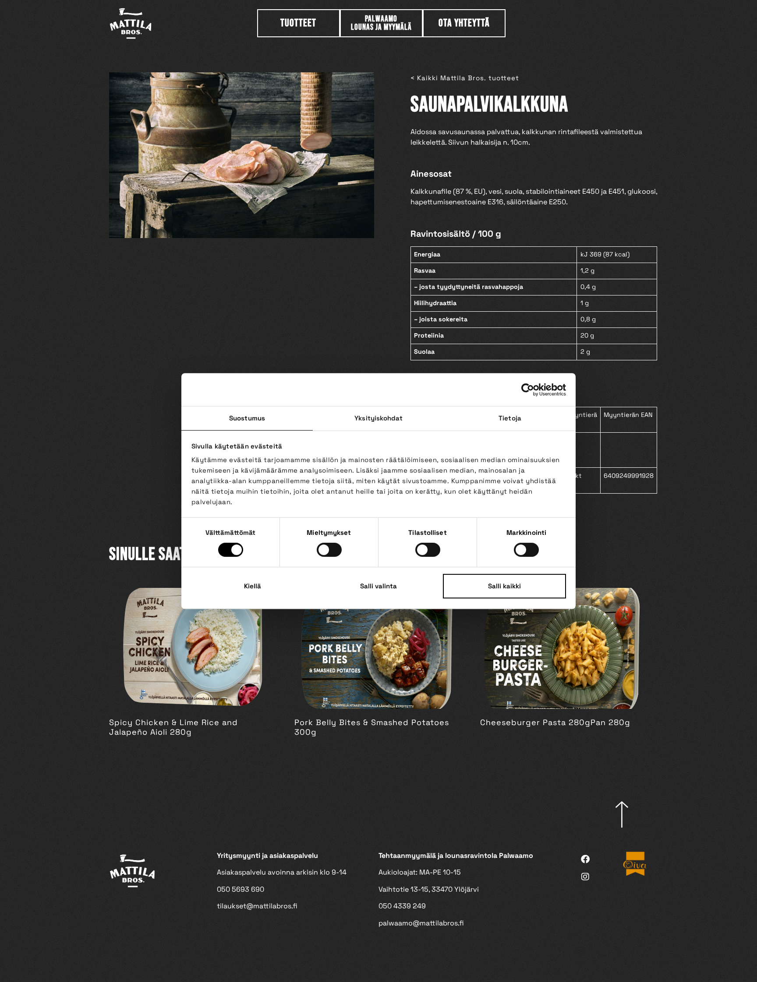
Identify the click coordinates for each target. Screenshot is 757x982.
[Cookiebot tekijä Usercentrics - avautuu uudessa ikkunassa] (527, 389)
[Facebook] (585, 859)
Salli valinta (378, 586)
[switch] (329, 550)
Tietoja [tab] (510, 418)
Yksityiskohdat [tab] (378, 418)
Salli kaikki (504, 586)
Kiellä (252, 586)
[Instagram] (585, 877)
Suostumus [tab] (247, 418)
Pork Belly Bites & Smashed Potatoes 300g (371, 727)
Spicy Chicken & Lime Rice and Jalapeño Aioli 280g (173, 727)
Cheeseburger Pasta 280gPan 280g (555, 722)
